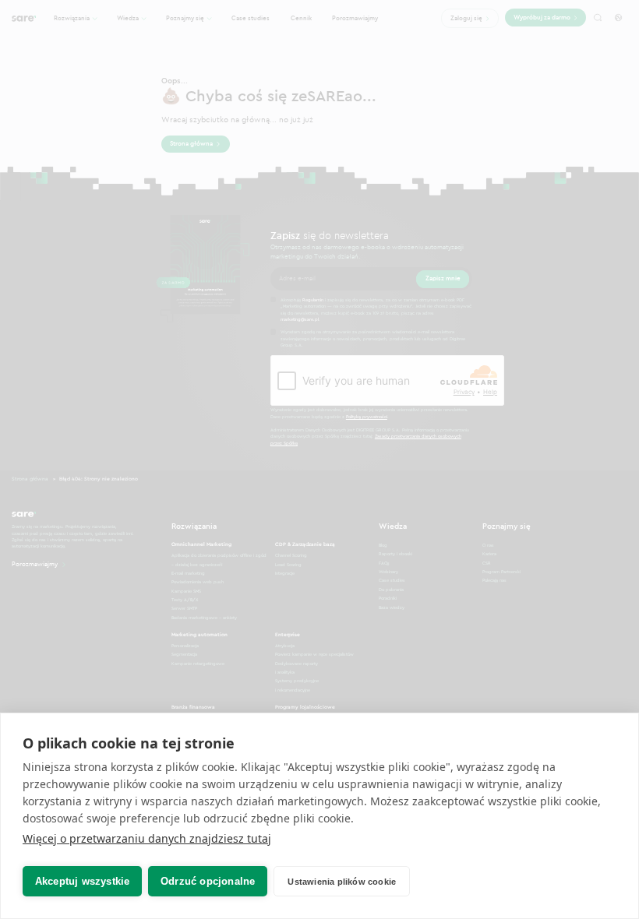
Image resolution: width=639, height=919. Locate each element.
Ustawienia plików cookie (342, 881)
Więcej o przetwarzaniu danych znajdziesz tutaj (147, 838)
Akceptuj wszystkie (82, 881)
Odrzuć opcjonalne (208, 881)
